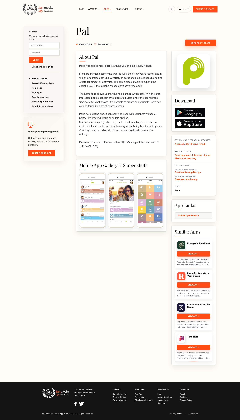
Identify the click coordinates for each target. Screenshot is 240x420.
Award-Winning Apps (43, 83)
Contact (183, 397)
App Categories (40, 97)
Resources (122, 9)
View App (192, 254)
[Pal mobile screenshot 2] (121, 200)
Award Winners (119, 400)
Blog (159, 394)
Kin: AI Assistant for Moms (198, 306)
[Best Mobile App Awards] (38, 9)
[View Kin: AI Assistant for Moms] (181, 307)
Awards (92, 9)
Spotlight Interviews (42, 106)
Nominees (37, 88)
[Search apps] (171, 9)
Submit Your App (205, 9)
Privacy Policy (186, 400)
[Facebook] (75, 404)
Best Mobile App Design (188, 172)
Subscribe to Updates (163, 401)
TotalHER (192, 336)
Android (179, 144)
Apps (106, 9)
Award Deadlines (165, 397)
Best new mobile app (186, 179)
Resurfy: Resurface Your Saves (198, 274)
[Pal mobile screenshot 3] (150, 200)
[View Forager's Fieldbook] (181, 245)
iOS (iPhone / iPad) (195, 144)
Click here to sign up (42, 66)
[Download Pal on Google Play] (193, 112)
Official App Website (188, 215)
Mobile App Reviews (42, 101)
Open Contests (119, 394)
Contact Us (193, 414)
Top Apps (37, 92)
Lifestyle (197, 155)
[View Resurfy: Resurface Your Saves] (181, 276)
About (138, 9)
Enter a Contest (119, 397)
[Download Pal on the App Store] (193, 123)
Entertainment (182, 155)
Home (81, 9)
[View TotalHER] (181, 338)
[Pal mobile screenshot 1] (92, 200)
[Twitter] (81, 404)
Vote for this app (201, 43)
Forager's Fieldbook (198, 243)
